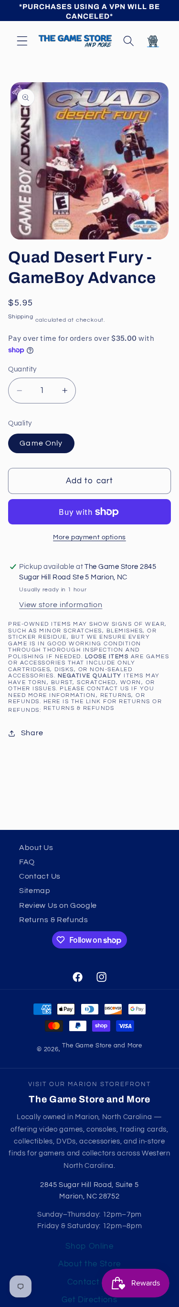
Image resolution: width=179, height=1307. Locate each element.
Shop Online (89, 1246)
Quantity (22, 369)
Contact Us (40, 876)
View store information (60, 605)
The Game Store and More (102, 1046)
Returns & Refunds (78, 708)
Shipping (20, 316)
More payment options (89, 537)
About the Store (89, 1264)
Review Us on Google (58, 905)
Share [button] (32, 733)
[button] (22, 41)
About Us (36, 847)
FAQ (27, 862)
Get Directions (89, 1300)
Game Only (41, 443)
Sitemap (35, 890)
